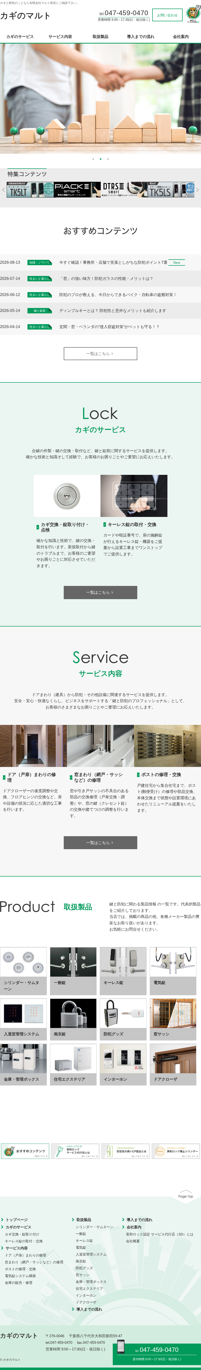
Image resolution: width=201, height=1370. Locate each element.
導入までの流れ (140, 37)
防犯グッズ (84, 1268)
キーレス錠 (84, 1241)
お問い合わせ (167, 15)
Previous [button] (2, 96)
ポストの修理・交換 (161, 774)
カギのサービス (20, 37)
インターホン (86, 1295)
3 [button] (107, 158)
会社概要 (133, 1241)
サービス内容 (60, 37)
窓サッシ (82, 1275)
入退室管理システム (91, 1254)
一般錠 (81, 1234)
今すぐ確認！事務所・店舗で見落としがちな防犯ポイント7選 (113, 262)
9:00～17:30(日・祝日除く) (163, 1359)
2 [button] (100, 158)
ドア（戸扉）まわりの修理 (25, 1255)
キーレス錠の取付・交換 (132, 524)
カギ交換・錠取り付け (22, 1234)
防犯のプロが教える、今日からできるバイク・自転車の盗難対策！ (118, 295)
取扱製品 (100, 37)
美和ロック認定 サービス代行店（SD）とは (159, 1234)
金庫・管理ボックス (91, 1282)
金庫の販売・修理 (18, 1283)
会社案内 (181, 37)
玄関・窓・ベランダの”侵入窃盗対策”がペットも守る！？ (109, 327)
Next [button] (198, 96)
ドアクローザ (86, 1302)
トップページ (17, 1220)
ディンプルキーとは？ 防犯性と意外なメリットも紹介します (112, 310)
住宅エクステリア (89, 1288)
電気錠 (81, 1247)
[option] (100, 99)
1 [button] (93, 158)
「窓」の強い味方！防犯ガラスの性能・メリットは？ (106, 278)
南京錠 (81, 1261)
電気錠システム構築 (20, 1276)
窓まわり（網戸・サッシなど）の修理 (98, 777)
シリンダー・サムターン (94, 1227)
